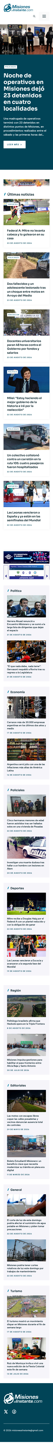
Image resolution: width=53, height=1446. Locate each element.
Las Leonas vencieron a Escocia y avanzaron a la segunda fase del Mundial (25, 963)
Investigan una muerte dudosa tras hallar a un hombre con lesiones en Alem (25, 865)
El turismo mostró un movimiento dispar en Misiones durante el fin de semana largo (26, 1324)
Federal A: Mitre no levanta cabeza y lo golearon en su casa (26, 234)
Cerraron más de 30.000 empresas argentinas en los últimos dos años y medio (26, 725)
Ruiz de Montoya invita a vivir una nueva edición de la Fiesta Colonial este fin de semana (25, 1366)
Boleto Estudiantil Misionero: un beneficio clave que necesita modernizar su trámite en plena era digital (25, 1166)
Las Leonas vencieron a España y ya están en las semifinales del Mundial (24, 516)
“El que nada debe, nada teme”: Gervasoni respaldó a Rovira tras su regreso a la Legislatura (26, 669)
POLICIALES (10, 67)
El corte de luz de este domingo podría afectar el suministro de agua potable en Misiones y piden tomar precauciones (26, 1225)
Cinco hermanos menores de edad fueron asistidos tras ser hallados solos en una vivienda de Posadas (25, 823)
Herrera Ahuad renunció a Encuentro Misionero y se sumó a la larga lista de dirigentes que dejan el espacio (26, 626)
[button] (34, 16)
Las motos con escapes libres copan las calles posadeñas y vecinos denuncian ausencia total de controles (25, 1120)
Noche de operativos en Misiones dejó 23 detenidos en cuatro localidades (24, 92)
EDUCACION (13, 315)
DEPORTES (13, 204)
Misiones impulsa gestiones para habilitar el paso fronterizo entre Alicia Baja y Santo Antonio (24, 1062)
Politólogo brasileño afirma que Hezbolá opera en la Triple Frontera (26, 1022)
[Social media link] (6, 1411)
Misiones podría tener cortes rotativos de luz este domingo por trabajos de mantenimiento (25, 1268)
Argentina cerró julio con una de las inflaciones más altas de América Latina (26, 767)
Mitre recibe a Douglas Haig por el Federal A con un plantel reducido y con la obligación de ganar (26, 921)
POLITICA (12, 372)
